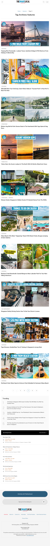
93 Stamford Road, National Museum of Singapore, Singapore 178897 (18, 442)
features (25, 11)
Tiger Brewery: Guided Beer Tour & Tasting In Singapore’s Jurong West (21, 347)
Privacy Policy (25, 518)
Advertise (6, 514)
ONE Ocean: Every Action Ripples (10, 476)
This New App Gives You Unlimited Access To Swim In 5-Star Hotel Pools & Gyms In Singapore (25, 423)
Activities (4, 48)
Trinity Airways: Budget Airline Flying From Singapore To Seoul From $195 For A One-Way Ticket (26, 418)
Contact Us (17, 514)
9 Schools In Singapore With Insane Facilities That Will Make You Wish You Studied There (25, 402)
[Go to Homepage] (23, 2)
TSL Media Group (30, 535)
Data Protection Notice (41, 514)
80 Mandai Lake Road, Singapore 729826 (12, 452)
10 (24, 390)
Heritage (11, 197)
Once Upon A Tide (6, 437)
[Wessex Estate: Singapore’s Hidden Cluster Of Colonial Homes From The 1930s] (25, 182)
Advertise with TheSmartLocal (25, 494)
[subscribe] (44, 502)
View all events (42, 432)
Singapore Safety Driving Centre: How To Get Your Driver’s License (20, 311)
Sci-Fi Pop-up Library (7, 456)
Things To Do (4, 161)
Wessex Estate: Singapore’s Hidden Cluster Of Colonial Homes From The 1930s (24, 200)
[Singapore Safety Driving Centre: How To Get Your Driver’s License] (25, 294)
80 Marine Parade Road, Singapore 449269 (13, 461)
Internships (23, 514)
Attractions (4, 124)
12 (32, 390)
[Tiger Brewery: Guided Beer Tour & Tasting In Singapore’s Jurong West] (25, 329)
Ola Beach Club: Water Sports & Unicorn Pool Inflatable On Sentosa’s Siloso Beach (25, 383)
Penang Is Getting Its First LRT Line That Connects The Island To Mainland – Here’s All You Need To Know (25, 407)
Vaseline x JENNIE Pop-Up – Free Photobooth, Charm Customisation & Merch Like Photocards (25, 413)
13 (36, 390)
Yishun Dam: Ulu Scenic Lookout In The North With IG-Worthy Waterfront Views (24, 164)
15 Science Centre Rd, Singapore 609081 (12, 481)
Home (19, 11)
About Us (11, 514)
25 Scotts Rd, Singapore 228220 (11, 471)
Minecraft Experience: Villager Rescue (11, 446)
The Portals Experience (8, 466)
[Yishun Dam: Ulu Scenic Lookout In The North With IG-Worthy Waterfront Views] (25, 146)
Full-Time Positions (31, 514)
